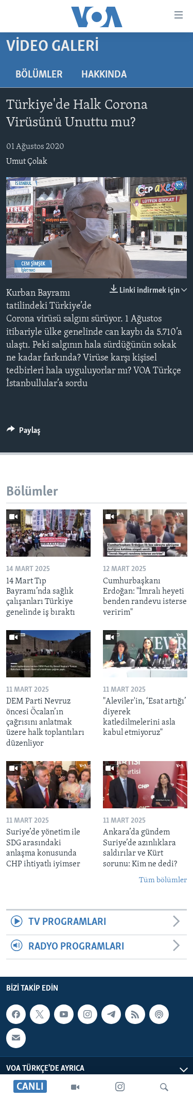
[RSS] (135, 1014)
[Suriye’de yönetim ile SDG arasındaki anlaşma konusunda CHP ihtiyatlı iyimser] (48, 784)
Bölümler (39, 75)
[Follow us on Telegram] (111, 1014)
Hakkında (104, 75)
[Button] (24, 433)
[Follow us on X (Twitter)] (39, 1014)
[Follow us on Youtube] (64, 1014)
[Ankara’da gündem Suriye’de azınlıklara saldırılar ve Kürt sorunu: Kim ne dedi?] (145, 784)
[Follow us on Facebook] (16, 1014)
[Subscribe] (16, 1038)
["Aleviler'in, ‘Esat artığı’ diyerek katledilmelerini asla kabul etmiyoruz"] (145, 653)
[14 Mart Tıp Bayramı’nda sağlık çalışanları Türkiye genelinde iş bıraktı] (48, 533)
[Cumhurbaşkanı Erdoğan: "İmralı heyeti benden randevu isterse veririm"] (145, 533)
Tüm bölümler (163, 880)
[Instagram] (120, 1087)
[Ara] (164, 1087)
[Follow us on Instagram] (87, 1014)
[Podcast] (159, 1014)
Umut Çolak (26, 162)
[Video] (75, 1087)
